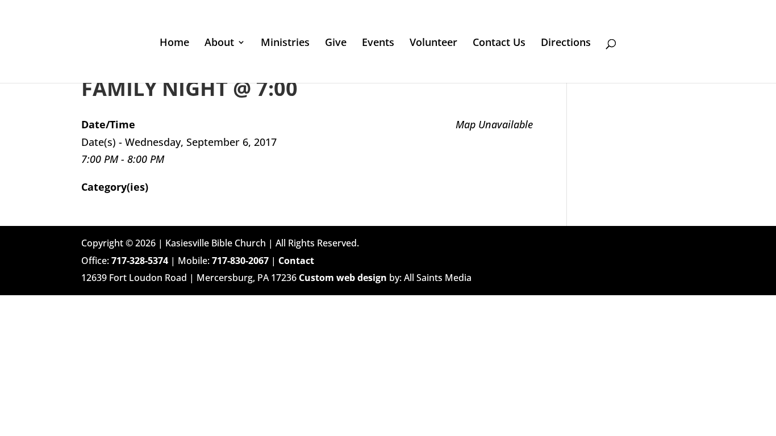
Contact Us (499, 43)
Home (174, 43)
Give (336, 43)
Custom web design (343, 277)
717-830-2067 (240, 260)
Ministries (285, 43)
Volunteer (433, 43)
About (219, 43)
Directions (566, 43)
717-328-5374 (139, 260)
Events (378, 43)
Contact (296, 260)
